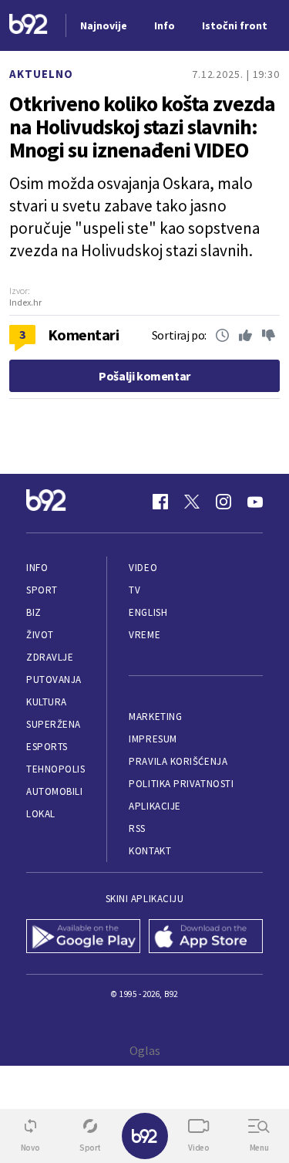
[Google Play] (83, 937)
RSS (137, 828)
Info (37, 567)
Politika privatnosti (181, 783)
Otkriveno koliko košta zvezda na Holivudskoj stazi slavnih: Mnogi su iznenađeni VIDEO (142, 126)
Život (40, 634)
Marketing (155, 716)
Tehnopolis (55, 769)
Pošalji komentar (144, 376)
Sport (42, 590)
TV (134, 590)
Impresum (152, 738)
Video (143, 567)
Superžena (53, 724)
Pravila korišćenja (178, 761)
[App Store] (206, 937)
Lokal (40, 813)
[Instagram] (223, 501)
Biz (34, 612)
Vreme (144, 634)
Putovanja (54, 679)
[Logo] (28, 26)
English (148, 612)
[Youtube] (255, 501)
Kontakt (150, 850)
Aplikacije (154, 806)
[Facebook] (160, 501)
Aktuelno (41, 73)
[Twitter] (192, 501)
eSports (47, 746)
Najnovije (103, 25)
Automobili (54, 791)
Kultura (46, 701)
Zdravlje (49, 657)
